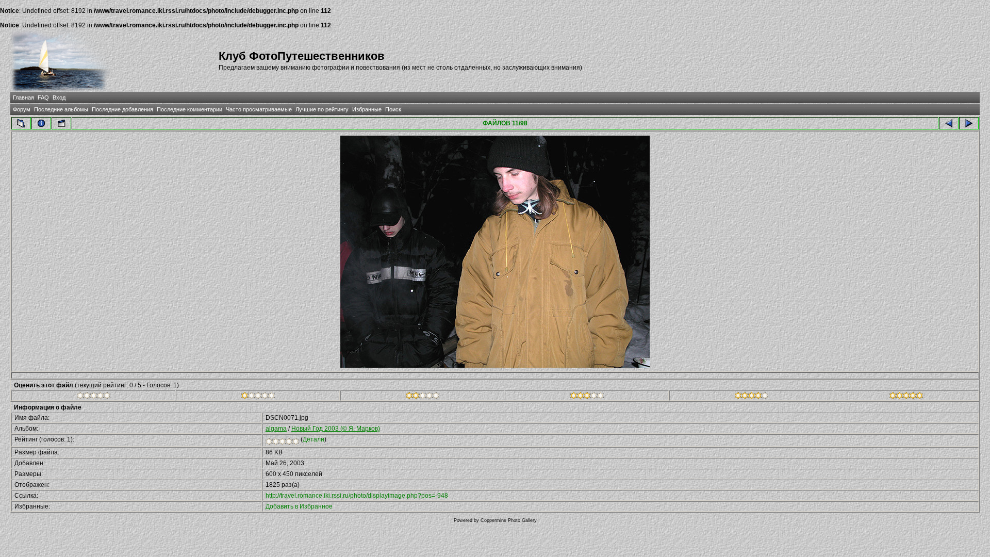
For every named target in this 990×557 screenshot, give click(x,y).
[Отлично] (751, 397)
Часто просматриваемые (259, 109)
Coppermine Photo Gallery (509, 520)
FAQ (43, 97)
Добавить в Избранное (299, 506)
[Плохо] (258, 397)
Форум (21, 109)
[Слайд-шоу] (61, 123)
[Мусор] (93, 397)
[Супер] (906, 397)
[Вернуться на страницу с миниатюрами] (21, 123)
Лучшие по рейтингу (322, 109)
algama (276, 428)
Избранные (367, 109)
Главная (23, 97)
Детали (313, 439)
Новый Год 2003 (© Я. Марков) (335, 428)
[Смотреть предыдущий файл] (948, 123)
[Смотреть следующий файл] (969, 123)
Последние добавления (122, 109)
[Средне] (422, 397)
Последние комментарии (189, 109)
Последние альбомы (61, 109)
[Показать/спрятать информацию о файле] (41, 123)
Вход (59, 97)
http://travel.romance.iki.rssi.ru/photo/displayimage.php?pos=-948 (357, 495)
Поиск (393, 109)
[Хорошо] (587, 397)
